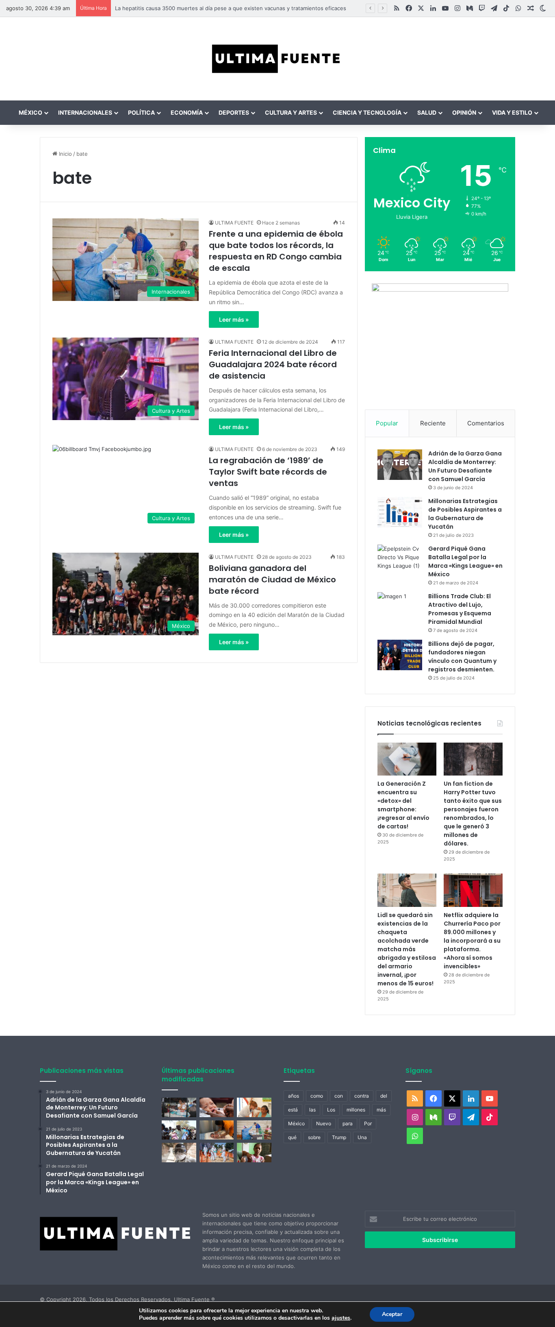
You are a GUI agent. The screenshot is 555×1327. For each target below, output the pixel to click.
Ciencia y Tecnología (367, 112)
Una (362, 1137)
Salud (426, 112)
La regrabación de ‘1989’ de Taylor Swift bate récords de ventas (268, 472)
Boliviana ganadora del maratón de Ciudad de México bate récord (272, 579)
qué (292, 1137)
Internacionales (85, 112)
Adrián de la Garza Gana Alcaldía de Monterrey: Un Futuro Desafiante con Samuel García (465, 466)
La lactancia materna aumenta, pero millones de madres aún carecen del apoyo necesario (220, 8)
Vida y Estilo (512, 112)
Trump (339, 1137)
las (312, 1110)
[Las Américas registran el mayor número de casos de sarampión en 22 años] (254, 1152)
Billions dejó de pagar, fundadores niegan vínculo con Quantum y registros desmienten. (462, 656)
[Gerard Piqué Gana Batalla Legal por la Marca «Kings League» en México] (399, 560)
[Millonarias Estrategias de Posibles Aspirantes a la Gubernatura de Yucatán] (399, 512)
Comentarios (485, 423)
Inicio (64, 153)
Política (141, 112)
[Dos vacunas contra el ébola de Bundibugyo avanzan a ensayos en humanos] (179, 1152)
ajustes (341, 1318)
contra (361, 1096)
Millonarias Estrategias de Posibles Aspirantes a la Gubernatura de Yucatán (465, 514)
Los (331, 1110)
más (381, 1110)
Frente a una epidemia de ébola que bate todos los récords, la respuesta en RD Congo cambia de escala (276, 251)
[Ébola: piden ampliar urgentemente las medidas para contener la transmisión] (216, 1152)
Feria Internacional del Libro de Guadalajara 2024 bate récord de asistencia (273, 364)
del (383, 1096)
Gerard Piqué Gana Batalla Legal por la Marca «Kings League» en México (465, 561)
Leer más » (234, 319)
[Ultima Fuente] (277, 58)
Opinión (464, 112)
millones (356, 1110)
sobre (314, 1137)
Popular (387, 423)
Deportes (234, 112)
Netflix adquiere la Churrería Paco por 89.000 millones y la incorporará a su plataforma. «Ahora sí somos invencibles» (472, 940)
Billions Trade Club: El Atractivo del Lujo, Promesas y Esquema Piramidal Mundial (459, 609)
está (293, 1110)
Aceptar (392, 1314)
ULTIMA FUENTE (234, 223)
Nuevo (323, 1123)
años (293, 1096)
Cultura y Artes (291, 112)
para (348, 1123)
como (316, 1096)
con (338, 1096)
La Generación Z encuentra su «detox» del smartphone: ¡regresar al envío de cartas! (403, 805)
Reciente (433, 423)
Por (368, 1123)
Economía (187, 112)
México (30, 112)
